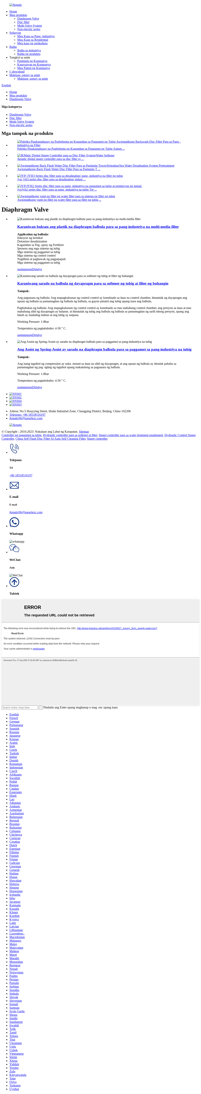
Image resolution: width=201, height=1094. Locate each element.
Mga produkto (18, 15)
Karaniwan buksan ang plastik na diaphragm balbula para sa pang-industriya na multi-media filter (98, 227)
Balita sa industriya (29, 50)
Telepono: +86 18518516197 (27, 414)
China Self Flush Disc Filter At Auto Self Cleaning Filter (50, 438)
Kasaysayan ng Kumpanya (34, 64)
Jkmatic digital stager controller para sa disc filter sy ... (50, 159)
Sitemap (84, 431)
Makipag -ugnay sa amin (24, 75)
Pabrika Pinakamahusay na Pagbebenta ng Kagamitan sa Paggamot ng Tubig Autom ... (71, 148)
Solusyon (15, 32)
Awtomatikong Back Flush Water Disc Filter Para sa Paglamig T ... (58, 169)
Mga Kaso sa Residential (32, 39)
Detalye (37, 269)
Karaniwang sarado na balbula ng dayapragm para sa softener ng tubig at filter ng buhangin (92, 283)
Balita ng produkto (28, 54)
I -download (17, 71)
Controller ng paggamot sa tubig (21, 435)
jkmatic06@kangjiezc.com (25, 418)
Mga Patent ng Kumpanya (33, 68)
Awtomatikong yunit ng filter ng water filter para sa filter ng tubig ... (59, 199)
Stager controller (97, 438)
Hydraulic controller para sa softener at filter (70, 435)
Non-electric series (28, 29)
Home (13, 11)
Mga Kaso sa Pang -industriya (36, 36)
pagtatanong (24, 269)
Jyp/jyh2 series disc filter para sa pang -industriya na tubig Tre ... (57, 189)
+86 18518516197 (20, 475)
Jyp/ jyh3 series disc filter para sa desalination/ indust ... (51, 179)
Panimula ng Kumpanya (32, 61)
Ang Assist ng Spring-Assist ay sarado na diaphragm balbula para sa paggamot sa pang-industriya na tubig (104, 349)
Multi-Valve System (29, 25)
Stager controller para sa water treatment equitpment (131, 435)
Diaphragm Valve (28, 18)
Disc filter (23, 22)
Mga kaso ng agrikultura (32, 43)
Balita (13, 46)
